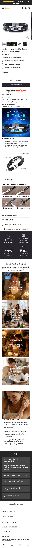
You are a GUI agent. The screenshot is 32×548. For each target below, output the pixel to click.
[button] (3, 8)
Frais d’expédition (7, 57)
